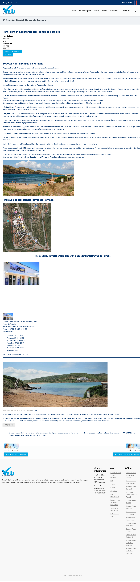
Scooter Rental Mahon (131, 502)
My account (114, 11)
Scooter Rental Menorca (131, 507)
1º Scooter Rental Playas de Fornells (131, 494)
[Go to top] (138, 580)
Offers (104, 11)
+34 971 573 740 (100, 493)
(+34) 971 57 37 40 (10, 2)
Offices (96, 11)
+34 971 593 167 (100, 491)
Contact (113, 488)
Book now (9, 425)
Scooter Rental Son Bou (131, 530)
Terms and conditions (114, 509)
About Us (126, 11)
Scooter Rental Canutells (131, 488)
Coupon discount (12, 51)
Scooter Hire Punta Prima (130, 519)
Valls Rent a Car (114, 515)
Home (74, 11)
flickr (34, 410)
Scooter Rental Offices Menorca (115, 475)
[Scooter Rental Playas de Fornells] (27, 252)
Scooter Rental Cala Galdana (131, 482)
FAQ (134, 11)
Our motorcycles (85, 11)
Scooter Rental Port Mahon (131, 513)
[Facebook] (134, 2)
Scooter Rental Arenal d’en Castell (131, 475)
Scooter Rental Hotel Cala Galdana (131, 543)
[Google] (136, 2)
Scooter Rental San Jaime (131, 524)
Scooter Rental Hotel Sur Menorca (131, 551)
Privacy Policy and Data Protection (115, 502)
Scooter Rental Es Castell (131, 536)
